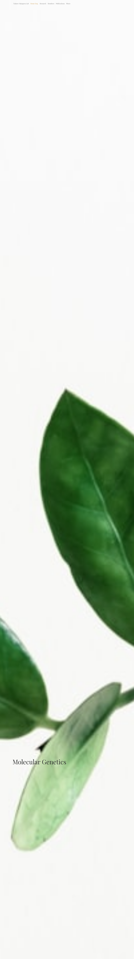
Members (51, 4)
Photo (68, 4)
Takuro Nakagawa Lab (21, 4)
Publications (60, 4)
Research (43, 4)
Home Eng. (34, 4)
